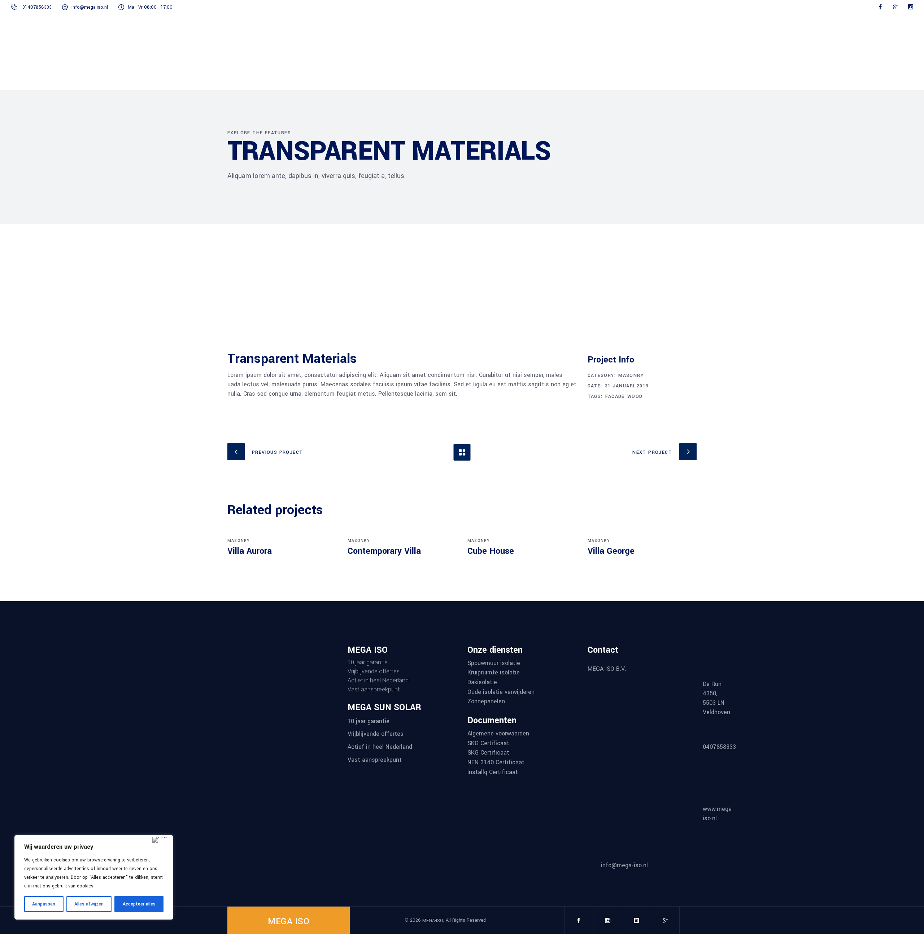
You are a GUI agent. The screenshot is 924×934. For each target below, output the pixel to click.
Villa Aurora (249, 551)
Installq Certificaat (492, 772)
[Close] (161, 840)
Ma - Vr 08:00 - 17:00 (150, 7)
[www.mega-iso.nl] (642, 832)
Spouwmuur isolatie (493, 663)
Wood (635, 396)
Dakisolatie (482, 682)
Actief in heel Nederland (380, 747)
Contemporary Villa (384, 551)
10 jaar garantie (368, 721)
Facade (615, 396)
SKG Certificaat (488, 743)
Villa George (611, 551)
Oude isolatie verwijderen (501, 691)
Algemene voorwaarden (498, 733)
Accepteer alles (139, 904)
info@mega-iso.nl (89, 7)
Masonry (631, 375)
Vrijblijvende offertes (376, 734)
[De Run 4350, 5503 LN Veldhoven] (637, 708)
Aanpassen (43, 904)
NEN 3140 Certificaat (495, 762)
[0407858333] (642, 770)
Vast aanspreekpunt (375, 759)
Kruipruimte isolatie (493, 672)
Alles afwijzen (89, 904)
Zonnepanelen (486, 701)
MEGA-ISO (432, 920)
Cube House (490, 551)
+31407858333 (35, 7)
